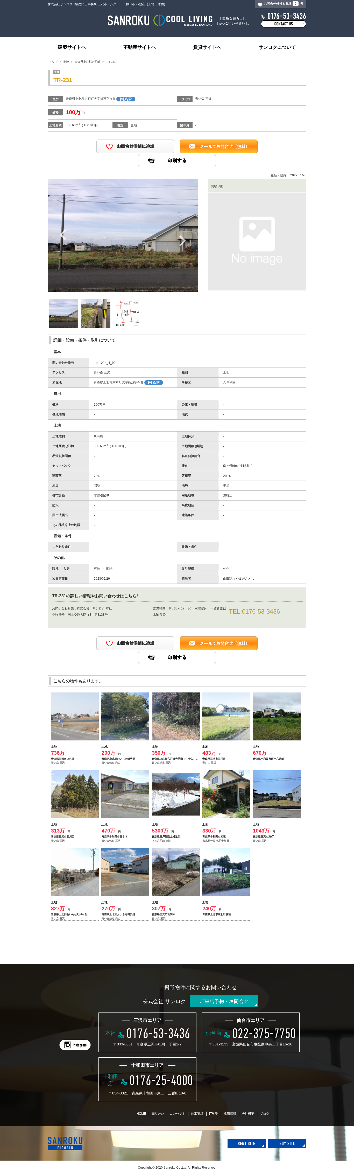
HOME (141, 1113)
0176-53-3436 (261, 611)
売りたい (158, 1113)
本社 (110, 1033)
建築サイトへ (72, 47)
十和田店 (110, 1080)
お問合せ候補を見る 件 (284, 3)
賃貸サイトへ (207, 47)
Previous (63, 234)
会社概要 (248, 1113)
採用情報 (230, 1113)
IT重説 (213, 1113)
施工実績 (197, 1113)
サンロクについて (277, 47)
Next (182, 240)
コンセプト (177, 1113)
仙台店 (213, 1033)
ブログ (264, 1113)
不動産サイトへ (139, 47)
